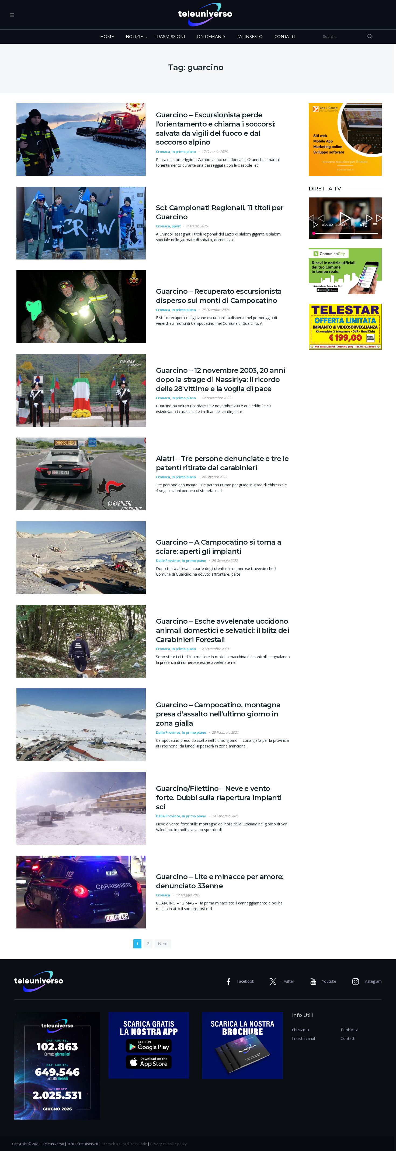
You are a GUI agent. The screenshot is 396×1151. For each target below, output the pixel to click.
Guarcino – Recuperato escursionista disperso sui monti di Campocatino (219, 296)
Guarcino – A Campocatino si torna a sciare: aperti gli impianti (218, 547)
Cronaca (163, 151)
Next (163, 943)
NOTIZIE (134, 36)
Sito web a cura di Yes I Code (124, 1143)
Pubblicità (349, 1029)
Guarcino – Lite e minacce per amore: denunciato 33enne (220, 881)
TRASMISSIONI (170, 36)
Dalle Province (168, 560)
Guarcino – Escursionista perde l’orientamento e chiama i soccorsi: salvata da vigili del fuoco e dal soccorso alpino (215, 128)
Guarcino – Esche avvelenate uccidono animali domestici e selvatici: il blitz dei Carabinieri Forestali (222, 630)
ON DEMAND (211, 36)
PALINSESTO (250, 36)
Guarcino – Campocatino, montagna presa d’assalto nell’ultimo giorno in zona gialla (218, 714)
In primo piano (184, 151)
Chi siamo (300, 1029)
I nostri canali (304, 1038)
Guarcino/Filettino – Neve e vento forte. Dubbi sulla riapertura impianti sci (219, 797)
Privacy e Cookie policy (168, 1143)
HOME (107, 36)
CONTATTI (285, 36)
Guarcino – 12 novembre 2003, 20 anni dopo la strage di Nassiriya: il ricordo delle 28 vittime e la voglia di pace (220, 379)
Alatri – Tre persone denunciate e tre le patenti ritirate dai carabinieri (222, 463)
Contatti (348, 1038)
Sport (176, 226)
